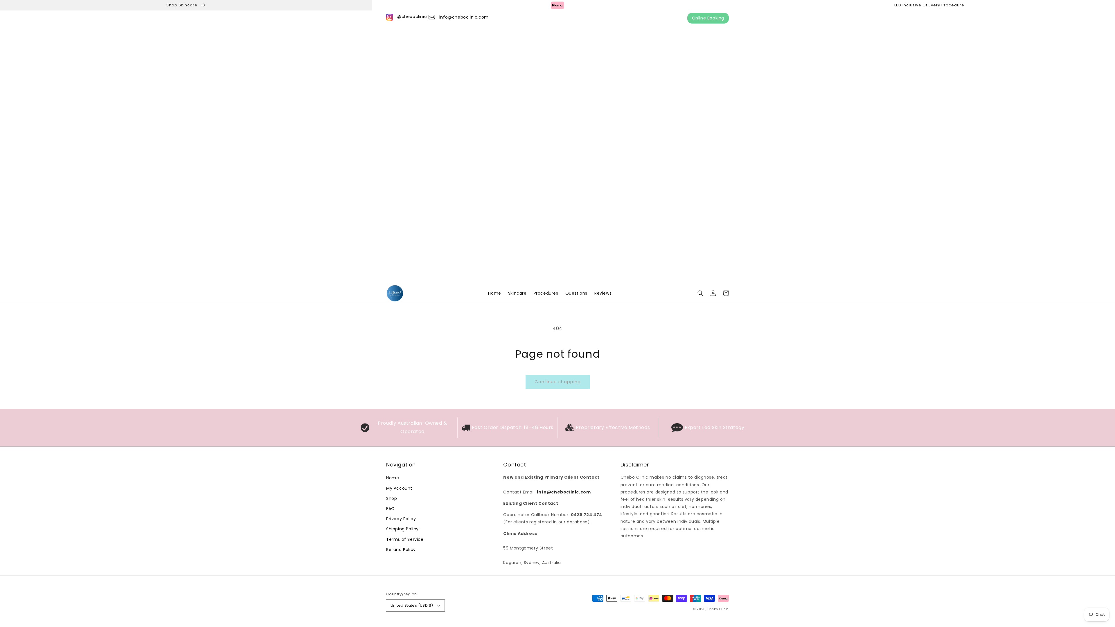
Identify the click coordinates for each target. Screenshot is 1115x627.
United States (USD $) (412, 605)
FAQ (390, 508)
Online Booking (708, 18)
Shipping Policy (402, 529)
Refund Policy (401, 549)
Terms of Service (405, 539)
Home (392, 478)
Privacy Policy (401, 519)
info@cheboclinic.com (464, 17)
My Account (399, 488)
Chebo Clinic (718, 609)
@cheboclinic (412, 16)
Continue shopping (558, 382)
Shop (391, 498)
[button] (700, 293)
